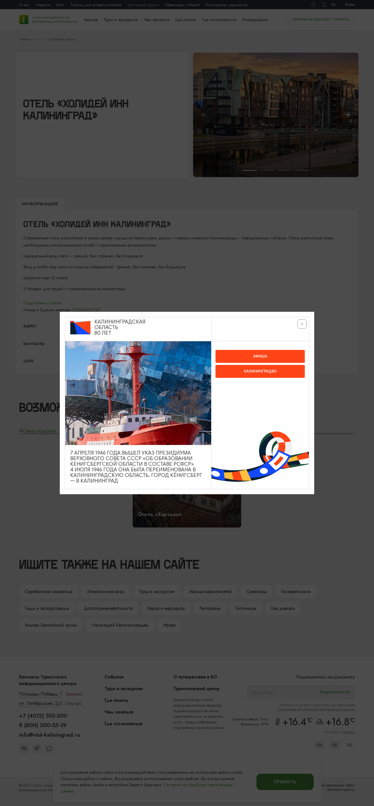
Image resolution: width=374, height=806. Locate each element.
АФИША (260, 356)
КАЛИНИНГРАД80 (260, 371)
